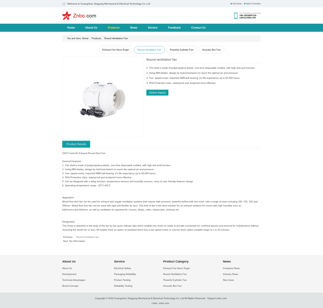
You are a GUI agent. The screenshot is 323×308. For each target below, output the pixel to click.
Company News (231, 268)
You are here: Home (77, 38)
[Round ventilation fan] (103, 97)
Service (152, 27)
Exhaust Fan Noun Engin (115, 49)
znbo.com (221, 298)
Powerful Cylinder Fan (181, 49)
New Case (228, 280)
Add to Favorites (253, 4)
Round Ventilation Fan (116, 38)
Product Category (176, 261)
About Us (91, 27)
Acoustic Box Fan (211, 49)
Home (71, 27)
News (133, 27)
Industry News (230, 274)
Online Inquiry (157, 92)
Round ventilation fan (87, 237)
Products (114, 27)
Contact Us (198, 27)
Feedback (174, 27)
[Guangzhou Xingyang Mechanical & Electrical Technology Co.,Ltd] (79, 18)
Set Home (237, 4)
